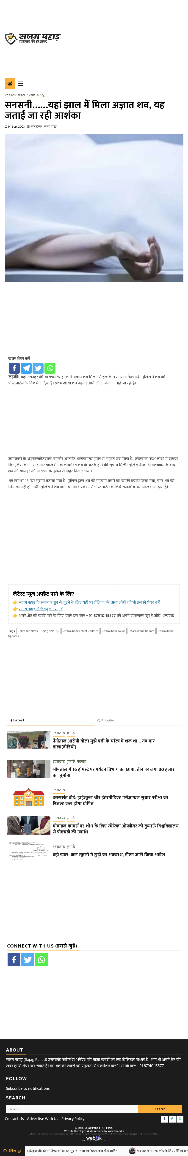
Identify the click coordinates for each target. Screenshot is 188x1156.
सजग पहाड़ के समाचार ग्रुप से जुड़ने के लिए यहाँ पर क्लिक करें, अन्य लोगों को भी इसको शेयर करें (89, 602)
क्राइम (21, 94)
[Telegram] (26, 368)
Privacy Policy (72, 1118)
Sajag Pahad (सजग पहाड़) (99, 1128)
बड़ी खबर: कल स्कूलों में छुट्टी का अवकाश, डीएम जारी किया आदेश (109, 855)
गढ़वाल (31, 94)
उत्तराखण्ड (10, 94)
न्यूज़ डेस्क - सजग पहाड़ (44, 126)
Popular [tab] (107, 720)
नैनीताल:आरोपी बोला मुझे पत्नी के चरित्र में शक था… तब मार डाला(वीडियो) (104, 744)
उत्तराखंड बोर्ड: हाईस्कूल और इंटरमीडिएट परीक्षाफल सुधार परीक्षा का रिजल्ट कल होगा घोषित (110, 801)
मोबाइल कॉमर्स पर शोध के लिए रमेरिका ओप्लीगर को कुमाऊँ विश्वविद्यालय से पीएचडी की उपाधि (116, 829)
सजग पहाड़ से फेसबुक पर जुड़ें (41, 609)
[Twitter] (38, 368)
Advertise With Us (42, 1118)
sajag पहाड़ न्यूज (50, 630)
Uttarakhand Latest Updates (80, 630)
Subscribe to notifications (28, 1088)
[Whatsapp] (49, 368)
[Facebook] (14, 368)
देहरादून (41, 94)
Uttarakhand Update (141, 630)
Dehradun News (28, 630)
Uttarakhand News (113, 630)
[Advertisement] (127, 38)
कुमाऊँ (71, 733)
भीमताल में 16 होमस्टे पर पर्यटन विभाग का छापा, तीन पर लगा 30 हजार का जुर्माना (113, 772)
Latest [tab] (18, 720)
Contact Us (14, 1118)
